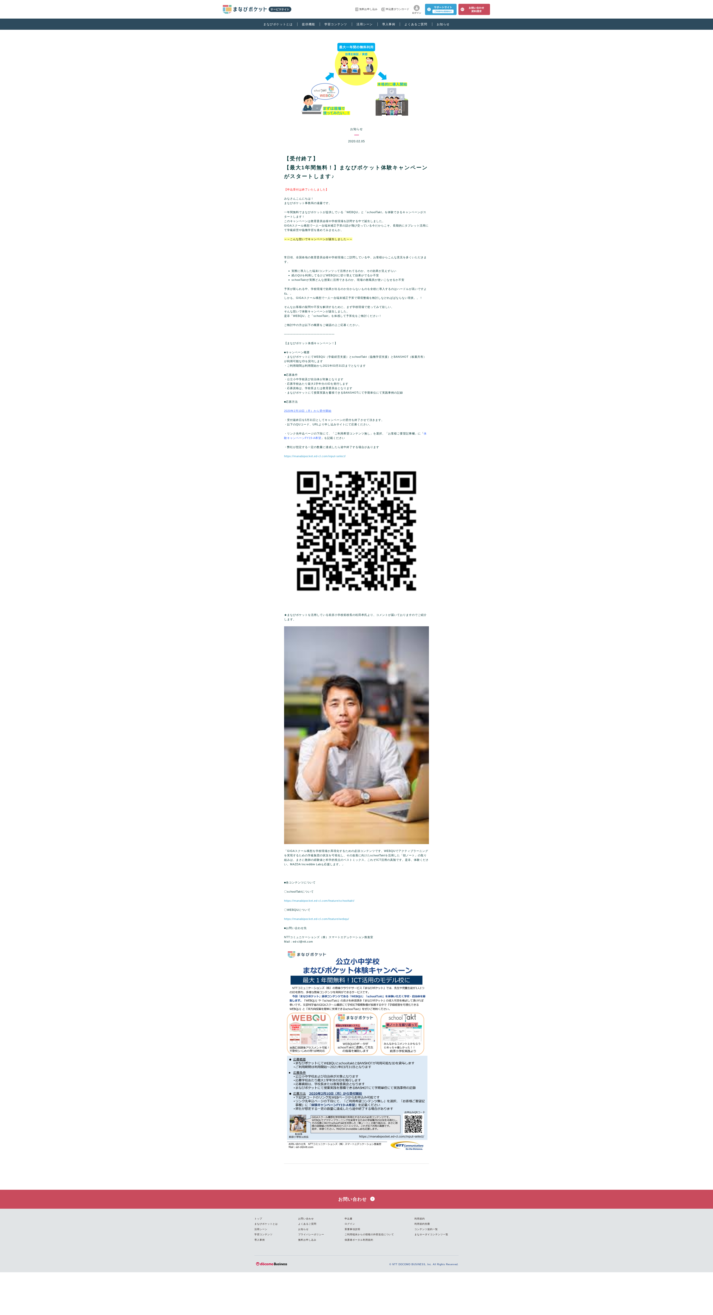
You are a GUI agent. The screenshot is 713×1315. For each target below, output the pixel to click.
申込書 (348, 1218)
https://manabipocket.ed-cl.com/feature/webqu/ (316, 918)
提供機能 (308, 24)
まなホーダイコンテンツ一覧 (431, 1234)
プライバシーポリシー (311, 1234)
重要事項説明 (352, 1229)
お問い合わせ (353, 1199)
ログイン (350, 1223)
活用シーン (364, 24)
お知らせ (443, 24)
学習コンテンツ (335, 24)
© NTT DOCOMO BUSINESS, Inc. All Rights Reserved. (424, 1264)
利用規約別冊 (422, 1223)
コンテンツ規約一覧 (426, 1229)
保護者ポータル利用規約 (359, 1239)
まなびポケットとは (278, 24)
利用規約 (419, 1218)
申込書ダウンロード (397, 9)
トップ (258, 1218)
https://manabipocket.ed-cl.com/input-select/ (315, 456)
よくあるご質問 (415, 24)
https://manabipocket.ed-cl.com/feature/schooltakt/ (319, 900)
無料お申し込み (368, 9)
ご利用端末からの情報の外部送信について (369, 1234)
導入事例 (388, 24)
